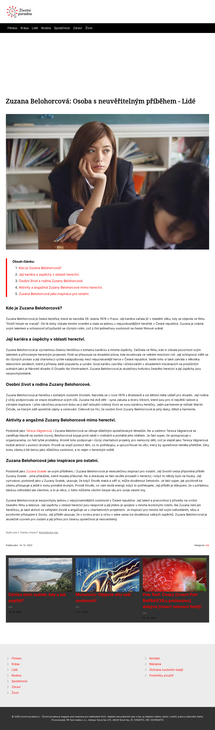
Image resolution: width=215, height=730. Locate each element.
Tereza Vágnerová (39, 431)
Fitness (12, 28)
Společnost (62, 28)
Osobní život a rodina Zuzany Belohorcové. (51, 281)
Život (88, 28)
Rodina (46, 28)
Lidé (35, 28)
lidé (207, 545)
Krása (25, 28)
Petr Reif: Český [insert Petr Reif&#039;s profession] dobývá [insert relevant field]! (172, 600)
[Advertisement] (107, 58)
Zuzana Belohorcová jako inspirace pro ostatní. (54, 294)
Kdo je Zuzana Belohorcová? (40, 268)
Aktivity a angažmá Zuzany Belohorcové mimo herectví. (61, 287)
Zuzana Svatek (36, 471)
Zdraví (77, 28)
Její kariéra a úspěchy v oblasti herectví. (49, 274)
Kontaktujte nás (48, 532)
